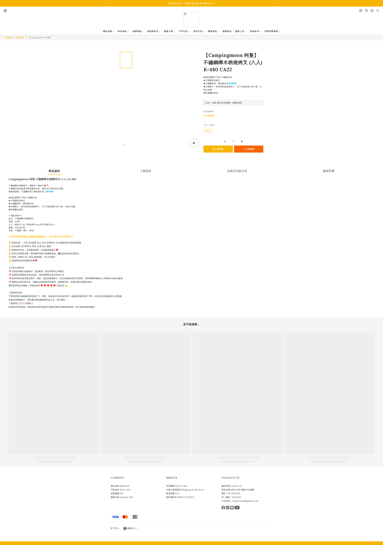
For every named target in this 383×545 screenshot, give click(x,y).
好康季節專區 (271, 31)
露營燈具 (227, 31)
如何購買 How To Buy (177, 485)
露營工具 (239, 31)
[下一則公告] (275, 3)
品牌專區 (136, 31)
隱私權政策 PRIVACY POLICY (180, 497)
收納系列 (254, 31)
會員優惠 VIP (117, 493)
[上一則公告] (107, 3)
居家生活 (197, 31)
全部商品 (9, 37)
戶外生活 (183, 31)
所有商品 (122, 31)
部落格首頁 (152, 31)
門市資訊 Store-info (120, 489)
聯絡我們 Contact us (231, 485)
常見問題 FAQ (172, 493)
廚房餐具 (212, 31)
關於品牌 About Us (120, 485)
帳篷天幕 (168, 31)
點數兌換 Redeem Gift (122, 497)
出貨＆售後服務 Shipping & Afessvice (185, 489)
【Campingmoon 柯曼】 (40, 37)
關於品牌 (107, 31)
